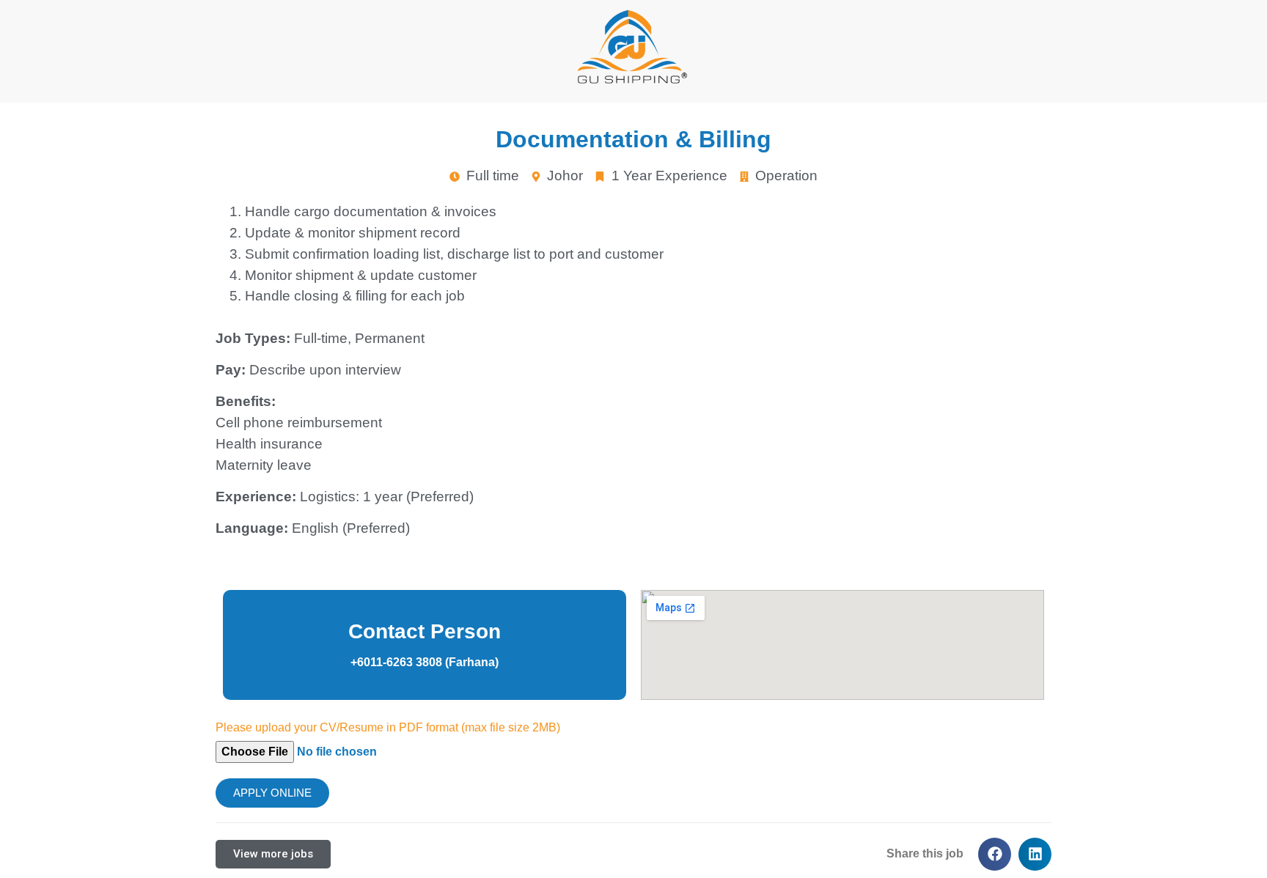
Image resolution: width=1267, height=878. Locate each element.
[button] (994, 854)
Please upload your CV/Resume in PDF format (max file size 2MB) (388, 728)
